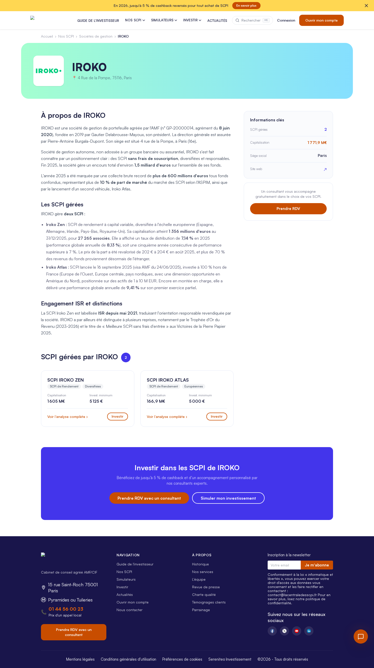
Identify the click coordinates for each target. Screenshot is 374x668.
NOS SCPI (133, 20)
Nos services (202, 571)
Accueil (47, 36)
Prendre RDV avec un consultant (149, 498)
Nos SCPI (66, 36)
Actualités (125, 594)
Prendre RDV (288, 208)
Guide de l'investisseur (135, 564)
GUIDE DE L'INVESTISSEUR (98, 21)
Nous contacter (129, 610)
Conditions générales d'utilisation (128, 659)
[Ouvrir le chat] (361, 636)
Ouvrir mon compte (321, 20)
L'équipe (199, 579)
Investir (122, 587)
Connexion (286, 20)
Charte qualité (204, 594)
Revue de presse (206, 587)
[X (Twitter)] (284, 631)
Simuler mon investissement (228, 498)
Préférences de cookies (182, 659)
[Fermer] (366, 5)
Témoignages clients (209, 602)
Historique (200, 564)
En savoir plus (246, 5)
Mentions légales (80, 659)
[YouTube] (296, 631)
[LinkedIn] (308, 631)
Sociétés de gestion (95, 36)
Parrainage (201, 610)
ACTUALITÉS (217, 21)
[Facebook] (272, 631)
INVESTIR (190, 20)
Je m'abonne (317, 565)
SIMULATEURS (162, 20)
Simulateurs (126, 579)
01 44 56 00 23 (66, 609)
